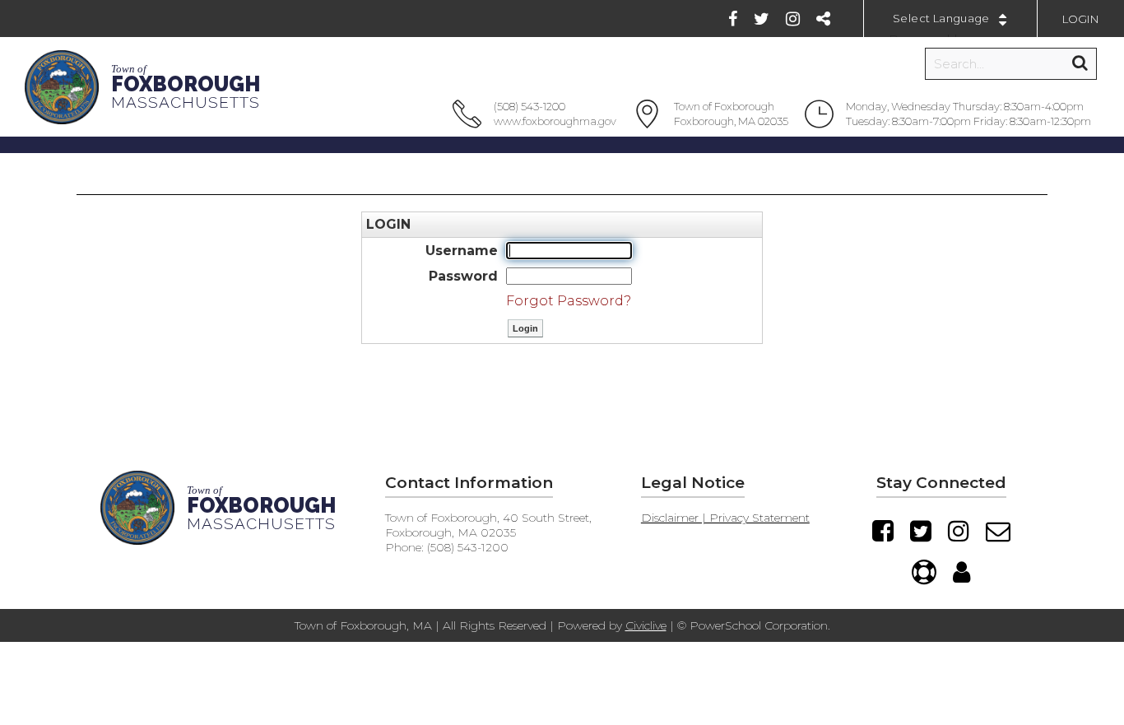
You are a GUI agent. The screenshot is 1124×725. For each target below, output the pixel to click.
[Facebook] (732, 19)
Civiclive (646, 625)
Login (1080, 19)
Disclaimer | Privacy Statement (725, 517)
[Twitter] (761, 19)
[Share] (823, 19)
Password (463, 276)
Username (461, 250)
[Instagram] (793, 19)
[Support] (924, 572)
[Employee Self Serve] (961, 572)
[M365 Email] (998, 530)
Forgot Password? (568, 301)
